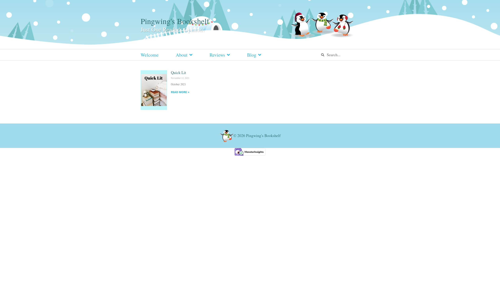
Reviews (217, 55)
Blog (251, 55)
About (182, 55)
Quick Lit (178, 72)
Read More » (180, 92)
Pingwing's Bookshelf (175, 21)
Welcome (150, 55)
